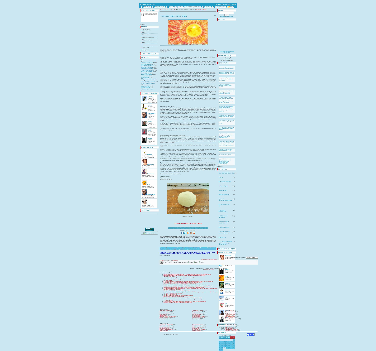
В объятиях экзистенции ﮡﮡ (223, 211)
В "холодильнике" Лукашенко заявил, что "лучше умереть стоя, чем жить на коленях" (185, 301)
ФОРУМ (180, 7)
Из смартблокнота (224, 227)
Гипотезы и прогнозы (147, 62)
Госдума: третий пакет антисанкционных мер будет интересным (226, 79)
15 (234, 343)
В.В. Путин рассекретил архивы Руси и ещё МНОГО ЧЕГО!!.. (225, 243)
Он (184, 249)
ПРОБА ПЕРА (222, 237)
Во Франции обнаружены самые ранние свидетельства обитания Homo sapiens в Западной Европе (226, 135)
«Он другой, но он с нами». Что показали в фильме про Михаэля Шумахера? (183, 282)
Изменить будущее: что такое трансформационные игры (178, 302)
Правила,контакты (194, 7)
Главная (147, 7)
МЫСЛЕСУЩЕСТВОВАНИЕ (226, 173)
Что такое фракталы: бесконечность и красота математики (178, 295)
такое (181, 249)
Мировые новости (196, 314)
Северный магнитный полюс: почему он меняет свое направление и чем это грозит (184, 275)
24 (222, 348)
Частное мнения (145, 87)
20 (229, 345)
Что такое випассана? (169, 276)
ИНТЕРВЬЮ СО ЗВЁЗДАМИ (223, 216)
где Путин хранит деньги (225, 154)
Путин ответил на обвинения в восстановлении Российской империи (226, 122)
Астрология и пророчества (148, 60)
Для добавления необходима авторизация (227, 52)
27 (229, 348)
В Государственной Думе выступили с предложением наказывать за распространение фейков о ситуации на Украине (226, 100)
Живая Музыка (223, 190)
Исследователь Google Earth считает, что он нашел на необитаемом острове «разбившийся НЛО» (188, 286)
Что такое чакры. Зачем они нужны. (172, 289)
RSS (231, 7)
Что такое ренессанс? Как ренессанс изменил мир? (176, 290)
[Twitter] (185, 233)
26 (226, 348)
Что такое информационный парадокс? (173, 293)
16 (219, 345)
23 (219, 348)
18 (224, 345)
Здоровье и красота (146, 67)
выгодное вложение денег (226, 16)
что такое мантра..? (168, 300)
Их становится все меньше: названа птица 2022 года (226, 150)
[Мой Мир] (191, 233)
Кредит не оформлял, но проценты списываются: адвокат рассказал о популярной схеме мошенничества (225, 161)
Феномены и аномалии (198, 317)
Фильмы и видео (145, 86)
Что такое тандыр (168, 280)
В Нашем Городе (223, 186)
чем (186, 249)
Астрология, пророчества (166, 310)
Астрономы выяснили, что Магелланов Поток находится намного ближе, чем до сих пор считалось (188, 281)
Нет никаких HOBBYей (225, 181)
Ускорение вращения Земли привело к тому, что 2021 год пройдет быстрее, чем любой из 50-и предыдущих (190, 288)
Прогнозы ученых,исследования (168, 316)
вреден (175, 249)
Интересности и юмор (147, 68)
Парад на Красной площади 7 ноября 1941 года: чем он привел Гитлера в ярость (184, 287)
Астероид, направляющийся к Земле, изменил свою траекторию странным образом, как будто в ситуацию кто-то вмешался (227, 109)
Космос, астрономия (146, 71)
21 (231, 345)
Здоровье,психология (197, 313)
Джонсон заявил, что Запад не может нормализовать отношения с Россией (226, 92)
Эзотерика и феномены (147, 89)
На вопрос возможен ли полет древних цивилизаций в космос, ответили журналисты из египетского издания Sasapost (227, 143)
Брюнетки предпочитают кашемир (225, 199)
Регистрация (159, 7)
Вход (170, 7)
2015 (166, 9)
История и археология (147, 70)
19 (226, 345)
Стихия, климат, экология (148, 83)
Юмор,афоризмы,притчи (231, 318)
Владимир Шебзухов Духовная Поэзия (224, 232)
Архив (208, 7)
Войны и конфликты (164, 311)
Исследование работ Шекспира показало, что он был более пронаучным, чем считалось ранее (187, 274)
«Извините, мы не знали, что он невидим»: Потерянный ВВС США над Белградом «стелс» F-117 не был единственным (193, 292)
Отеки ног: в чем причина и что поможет (174, 296)
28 (231, 348)
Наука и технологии (146, 74)
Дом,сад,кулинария (146, 64)
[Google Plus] (194, 233)
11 (224, 343)
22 (234, 345)
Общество (227, 315)
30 (219, 350)
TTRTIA (221, 177)
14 (231, 343)
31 (222, 350)
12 (226, 343)
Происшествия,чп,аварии (198, 316)
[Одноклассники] (188, 233)
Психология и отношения (148, 81)
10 (222, 343)
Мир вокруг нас (145, 73)
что (178, 249)
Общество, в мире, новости (148, 79)
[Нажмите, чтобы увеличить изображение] (188, 32)
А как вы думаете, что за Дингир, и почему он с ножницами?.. (179, 277)
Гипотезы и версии (197, 311)
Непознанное (145, 76)
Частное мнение (164, 318)
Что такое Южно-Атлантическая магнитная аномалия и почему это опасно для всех (184, 299)
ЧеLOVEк (167, 249)
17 (222, 345)
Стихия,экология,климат (166, 317)
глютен (189, 249)
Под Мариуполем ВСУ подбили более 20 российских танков (226, 116)
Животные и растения (147, 65)
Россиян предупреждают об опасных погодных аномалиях (226, 67)
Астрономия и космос (197, 310)
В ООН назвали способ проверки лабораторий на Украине (225, 85)
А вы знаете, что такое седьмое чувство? (174, 279)
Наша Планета (220, 7)
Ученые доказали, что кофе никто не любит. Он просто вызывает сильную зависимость (185, 284)
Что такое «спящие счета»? (170, 294)
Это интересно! (196, 318)
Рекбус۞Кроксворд (224, 194)
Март (170, 9)
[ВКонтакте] (182, 233)
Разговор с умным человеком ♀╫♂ (224, 222)
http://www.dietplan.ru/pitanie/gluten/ (190, 247)
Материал (175, 260)
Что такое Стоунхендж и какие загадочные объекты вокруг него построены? (182, 297)
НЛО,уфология (145, 77)
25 (224, 348)
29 (234, 348)
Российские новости (230, 316)
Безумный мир (228, 310)
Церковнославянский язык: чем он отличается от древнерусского (180, 283)
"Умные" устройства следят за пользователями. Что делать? (226, 73)
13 (229, 343)
